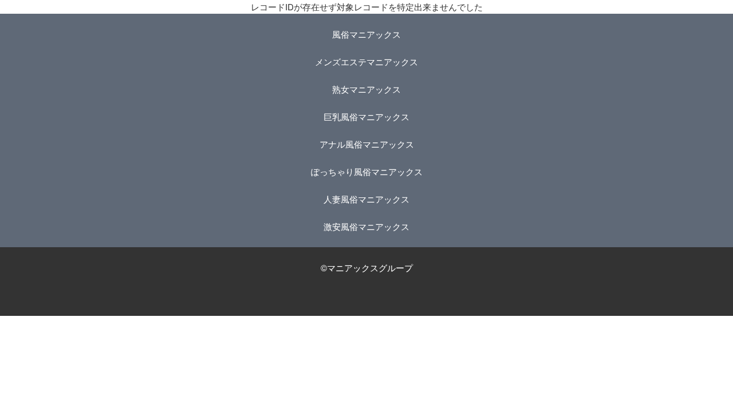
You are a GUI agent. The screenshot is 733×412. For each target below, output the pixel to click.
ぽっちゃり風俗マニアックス (367, 171)
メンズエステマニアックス (366, 62)
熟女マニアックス (366, 89)
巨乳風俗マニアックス (366, 116)
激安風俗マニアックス (366, 226)
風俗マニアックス (366, 34)
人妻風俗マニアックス (366, 199)
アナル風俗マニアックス (367, 144)
